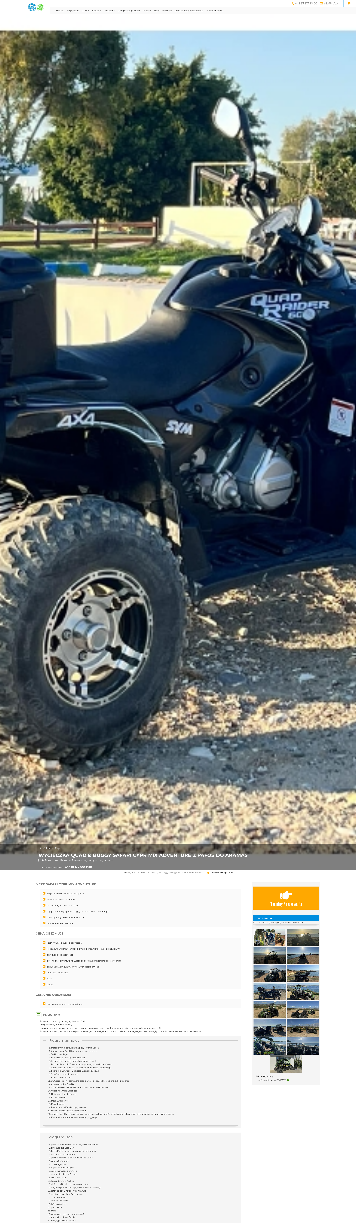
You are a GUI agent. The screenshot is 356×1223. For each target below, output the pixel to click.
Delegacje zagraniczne (129, 10)
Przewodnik (109, 10)
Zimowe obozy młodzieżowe (189, 10)
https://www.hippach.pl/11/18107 (270, 1080)
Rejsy (157, 10)
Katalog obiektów (214, 10)
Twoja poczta (72, 10)
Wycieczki (167, 10)
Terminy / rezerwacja (286, 904)
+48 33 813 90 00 (306, 3)
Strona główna (130, 873)
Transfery (147, 10)
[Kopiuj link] (288, 1080)
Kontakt (60, 10)
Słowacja (96, 10)
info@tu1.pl (330, 3)
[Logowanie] (349, 3)
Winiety (85, 10)
